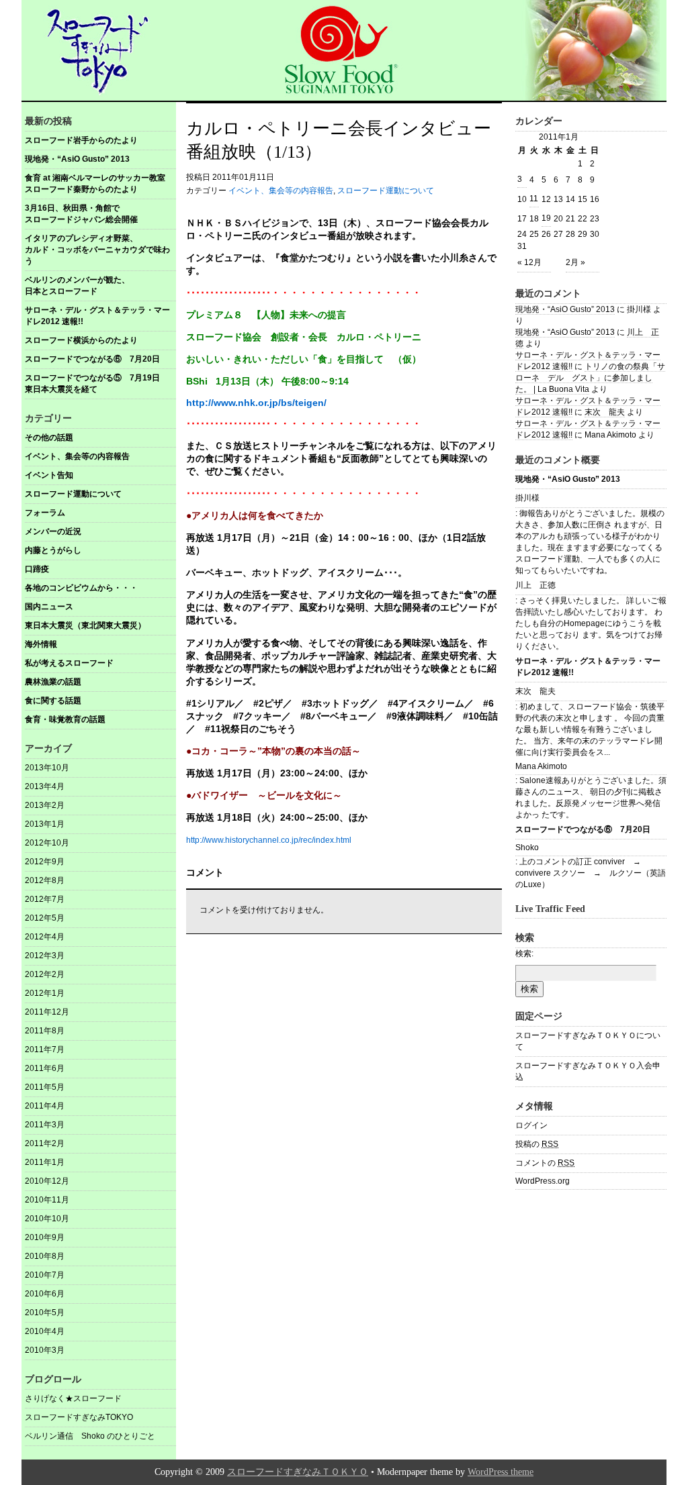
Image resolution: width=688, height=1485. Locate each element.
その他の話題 (49, 437)
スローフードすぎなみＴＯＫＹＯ (297, 1472)
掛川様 (527, 498)
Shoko (527, 847)
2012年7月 (44, 899)
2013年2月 (44, 805)
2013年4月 (44, 786)
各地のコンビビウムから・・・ (81, 588)
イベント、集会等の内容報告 (77, 456)
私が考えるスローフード (69, 663)
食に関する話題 (53, 700)
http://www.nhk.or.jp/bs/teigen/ (256, 402)
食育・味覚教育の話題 (65, 719)
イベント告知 (49, 475)
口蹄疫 (37, 569)
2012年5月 (44, 918)
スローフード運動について (73, 494)
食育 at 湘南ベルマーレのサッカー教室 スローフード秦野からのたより (100, 183)
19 (546, 218)
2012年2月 (44, 974)
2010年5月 (44, 1312)
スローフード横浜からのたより (81, 340)
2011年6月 (44, 1068)
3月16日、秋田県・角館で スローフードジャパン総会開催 (100, 213)
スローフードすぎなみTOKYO (79, 1417)
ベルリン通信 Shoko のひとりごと (90, 1436)
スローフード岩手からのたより (81, 140)
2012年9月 (44, 861)
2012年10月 (47, 843)
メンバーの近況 (53, 531)
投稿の (536, 1144)
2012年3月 (44, 955)
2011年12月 (47, 1012)
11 (533, 198)
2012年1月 (44, 993)
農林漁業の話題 (53, 681)
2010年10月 (47, 1218)
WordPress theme (500, 1472)
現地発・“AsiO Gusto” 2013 (77, 159)
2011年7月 (44, 1049)
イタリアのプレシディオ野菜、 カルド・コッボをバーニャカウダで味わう (100, 250)
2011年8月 (44, 1030)
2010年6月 (44, 1293)
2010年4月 (44, 1331)
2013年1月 (44, 824)
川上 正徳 (535, 585)
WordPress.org (542, 1181)
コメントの (544, 1163)
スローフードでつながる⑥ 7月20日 (92, 359)
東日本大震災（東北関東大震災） (85, 625)
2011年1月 (44, 1162)
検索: (524, 953)
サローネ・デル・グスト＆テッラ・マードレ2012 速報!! (97, 315)
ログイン (531, 1125)
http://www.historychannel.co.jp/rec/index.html (268, 840)
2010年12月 (47, 1181)
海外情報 (41, 644)
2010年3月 (44, 1350)
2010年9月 (44, 1237)
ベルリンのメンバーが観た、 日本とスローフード (100, 285)
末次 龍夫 (605, 412)
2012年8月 (44, 880)
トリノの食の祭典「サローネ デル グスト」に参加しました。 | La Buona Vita (590, 378)
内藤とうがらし (53, 550)
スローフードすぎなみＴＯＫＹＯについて (587, 1041)
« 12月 (529, 262)
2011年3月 (44, 1124)
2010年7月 (44, 1275)
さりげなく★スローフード (73, 1398)
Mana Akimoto (541, 766)
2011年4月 (44, 1106)
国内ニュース (49, 606)
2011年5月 (44, 1087)
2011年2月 (44, 1143)
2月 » (575, 262)
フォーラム (45, 512)
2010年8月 (44, 1256)
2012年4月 (44, 936)
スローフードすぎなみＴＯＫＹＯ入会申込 (587, 1071)
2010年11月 (47, 1200)
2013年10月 (47, 767)
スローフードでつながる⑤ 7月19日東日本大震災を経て (92, 383)
